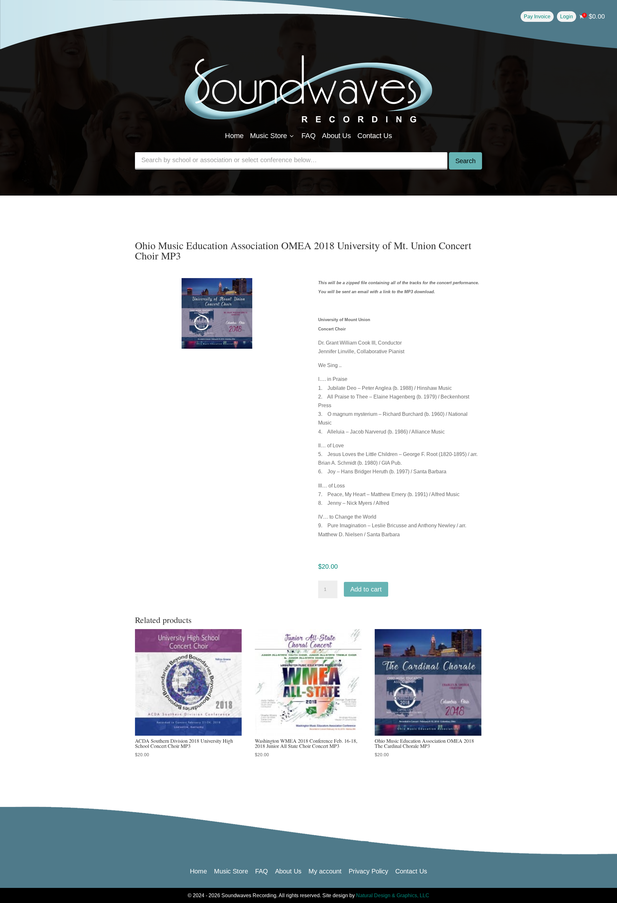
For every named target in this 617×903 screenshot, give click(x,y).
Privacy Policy (368, 870)
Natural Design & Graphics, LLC (392, 895)
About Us (336, 136)
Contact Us (374, 136)
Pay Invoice (537, 16)
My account (325, 870)
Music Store (272, 136)
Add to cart (366, 589)
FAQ (308, 136)
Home (234, 136)
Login (566, 16)
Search (465, 160)
